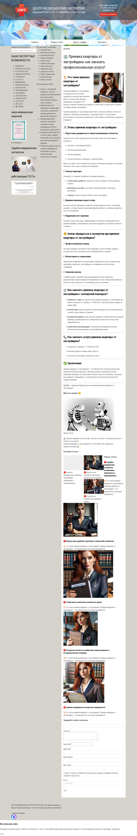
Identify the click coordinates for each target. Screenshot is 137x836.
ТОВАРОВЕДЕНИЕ (21, 90)
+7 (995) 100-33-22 (108, 8)
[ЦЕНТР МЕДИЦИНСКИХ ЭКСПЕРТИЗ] (19, 17)
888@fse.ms (108, 10)
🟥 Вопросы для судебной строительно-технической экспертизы (93, 475)
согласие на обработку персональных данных (85, 773)
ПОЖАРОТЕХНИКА (22, 85)
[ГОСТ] (23, 194)
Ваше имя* (67, 749)
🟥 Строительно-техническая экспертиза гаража (92, 499)
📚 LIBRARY (66, 49)
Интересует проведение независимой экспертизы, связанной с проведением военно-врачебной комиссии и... (49, 110)
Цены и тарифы (80, 42)
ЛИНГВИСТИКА (21, 96)
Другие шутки (68, 433)
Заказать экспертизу (108, 14)
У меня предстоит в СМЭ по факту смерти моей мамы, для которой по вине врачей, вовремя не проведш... (50, 137)
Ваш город (67, 765)
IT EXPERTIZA (20, 77)
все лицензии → (17, 143)
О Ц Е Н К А (19, 79)
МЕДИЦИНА (19, 66)
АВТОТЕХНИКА (20, 88)
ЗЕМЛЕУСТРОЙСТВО (22, 74)
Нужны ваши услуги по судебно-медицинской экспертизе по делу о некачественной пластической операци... (50, 151)
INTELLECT (19, 104)
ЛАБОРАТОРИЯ (20, 98)
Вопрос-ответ (57, 42)
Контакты (102, 42)
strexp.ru (95, 351)
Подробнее (115, 829)
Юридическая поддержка (20, 47)
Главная (34, 42)
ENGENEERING (20, 82)
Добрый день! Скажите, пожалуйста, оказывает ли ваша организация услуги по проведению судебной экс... (50, 124)
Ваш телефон (68, 757)
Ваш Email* (67, 744)
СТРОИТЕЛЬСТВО (21, 71)
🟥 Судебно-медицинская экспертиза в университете (84, 707)
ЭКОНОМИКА (20, 93)
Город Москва (45, 50)
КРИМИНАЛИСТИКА (23, 69)
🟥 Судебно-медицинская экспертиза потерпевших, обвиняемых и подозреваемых (73, 477)
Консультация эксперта (44, 84)
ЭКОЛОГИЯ (19, 101)
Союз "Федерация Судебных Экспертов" (47, 808)
